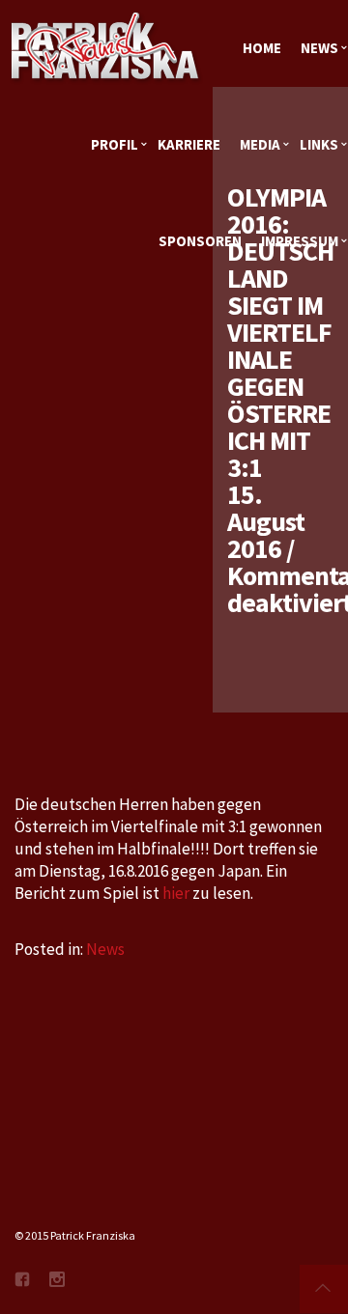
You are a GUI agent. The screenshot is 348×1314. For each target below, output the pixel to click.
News (105, 949)
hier (177, 893)
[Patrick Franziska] (106, 48)
